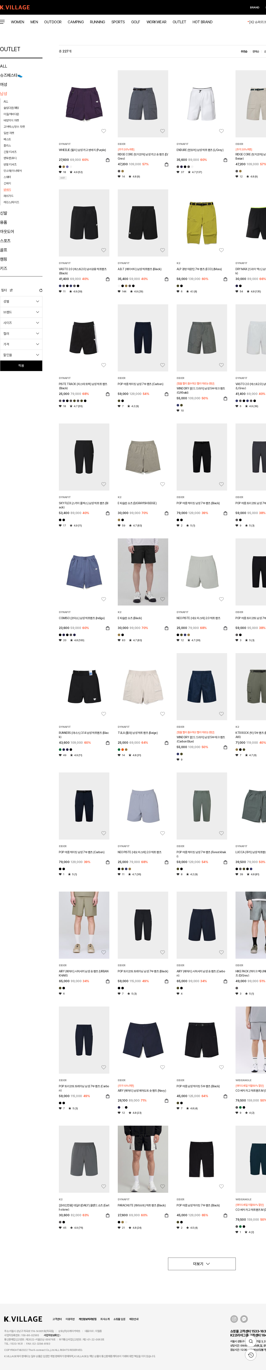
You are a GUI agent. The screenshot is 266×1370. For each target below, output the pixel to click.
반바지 (7, 189)
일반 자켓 (9, 133)
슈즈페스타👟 (11, 75)
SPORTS (118, 22)
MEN (34, 22)
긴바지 (7, 183)
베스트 (7, 139)
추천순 (244, 51)
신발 (3, 213)
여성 (3, 84)
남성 (3, 93)
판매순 (256, 51)
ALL (3, 66)
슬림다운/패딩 (11, 107)
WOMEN (17, 22)
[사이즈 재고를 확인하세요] (107, 160)
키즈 (3, 268)
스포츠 (5, 240)
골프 (3, 250)
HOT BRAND (203, 22)
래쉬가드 (8, 196)
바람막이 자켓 (11, 120)
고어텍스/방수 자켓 (14, 126)
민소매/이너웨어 (12, 170)
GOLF (135, 22)
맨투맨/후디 (10, 158)
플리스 (7, 145)
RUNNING (97, 22)
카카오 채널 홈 (244, 1319)
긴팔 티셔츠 (10, 152)
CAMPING (76, 22)
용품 (3, 222)
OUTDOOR (52, 22)
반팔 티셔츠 (10, 164)
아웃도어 (7, 231)
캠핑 (3, 259)
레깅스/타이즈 (11, 202)
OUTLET (179, 22)
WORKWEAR (156, 22)
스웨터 (7, 177)
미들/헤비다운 (11, 114)
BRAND (254, 7)
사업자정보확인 (51, 1335)
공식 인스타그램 (234, 1319)
